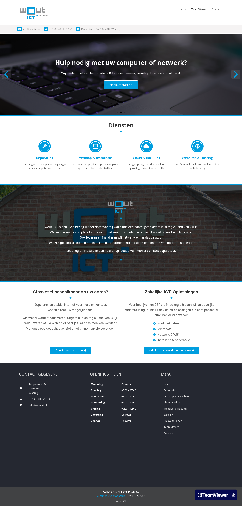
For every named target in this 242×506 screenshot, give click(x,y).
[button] (6, 74)
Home (182, 9)
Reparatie (170, 390)
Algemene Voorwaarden (111, 495)
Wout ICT (121, 501)
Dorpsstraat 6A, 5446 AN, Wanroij (100, 29)
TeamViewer (199, 9)
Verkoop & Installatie (177, 396)
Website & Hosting (175, 408)
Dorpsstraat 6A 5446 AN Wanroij (38, 388)
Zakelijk (168, 414)
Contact (217, 9)
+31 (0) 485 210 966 (60, 29)
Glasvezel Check (174, 421)
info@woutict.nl (31, 29)
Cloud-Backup (172, 402)
